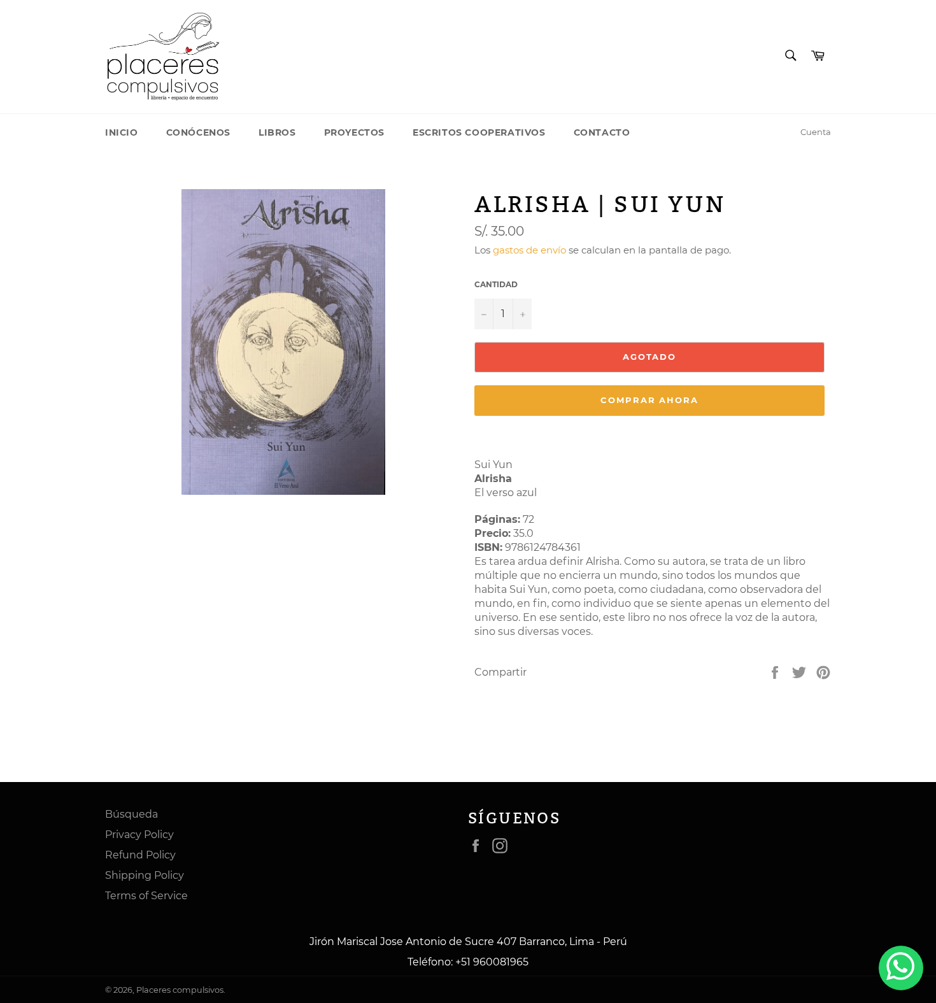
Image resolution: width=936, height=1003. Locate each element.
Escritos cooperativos (479, 132)
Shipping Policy (144, 875)
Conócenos (198, 132)
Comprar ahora (649, 400)
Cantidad (496, 284)
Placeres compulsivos (179, 990)
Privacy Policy (139, 835)
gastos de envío (529, 250)
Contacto (602, 132)
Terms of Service (146, 896)
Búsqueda (131, 814)
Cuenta (815, 132)
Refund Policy (140, 855)
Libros (277, 132)
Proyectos (354, 132)
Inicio (121, 132)
